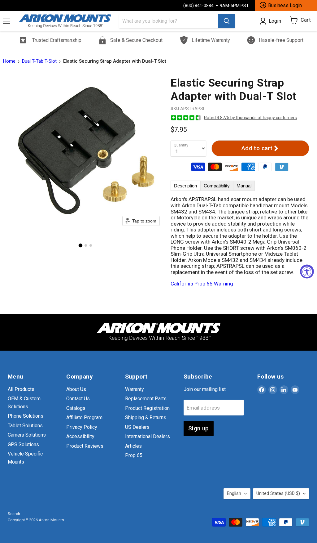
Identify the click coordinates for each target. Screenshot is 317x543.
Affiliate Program (84, 417)
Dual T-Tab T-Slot (39, 61)
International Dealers (147, 436)
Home (9, 61)
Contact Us (78, 399)
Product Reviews (84, 446)
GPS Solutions (23, 444)
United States (278, 493)
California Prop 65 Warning (202, 283)
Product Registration (147, 408)
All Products (21, 389)
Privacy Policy (81, 427)
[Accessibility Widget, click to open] (307, 272)
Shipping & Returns (145, 417)
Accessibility (80, 436)
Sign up (198, 428)
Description (185, 185)
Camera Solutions (27, 435)
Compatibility (217, 185)
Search (14, 513)
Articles (133, 446)
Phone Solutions (25, 416)
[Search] (226, 21)
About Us (76, 389)
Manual (244, 185)
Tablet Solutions (25, 426)
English (234, 493)
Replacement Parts (146, 399)
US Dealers (137, 427)
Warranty (134, 389)
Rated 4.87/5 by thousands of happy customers (250, 117)
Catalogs (75, 408)
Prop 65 (133, 455)
